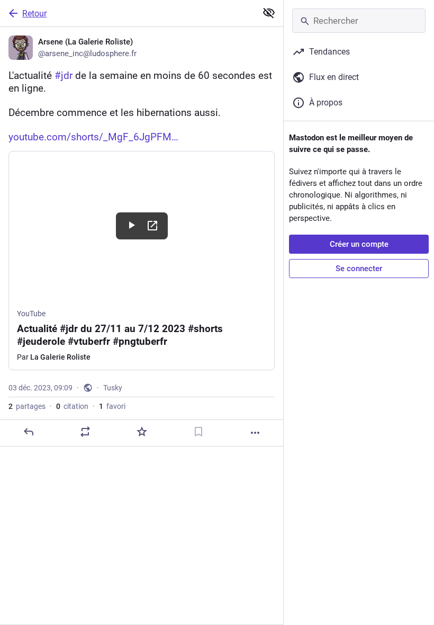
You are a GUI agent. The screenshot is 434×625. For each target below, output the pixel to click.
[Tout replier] (269, 12)
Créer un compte (359, 244)
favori (112, 406)
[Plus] (255, 432)
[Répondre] (28, 431)
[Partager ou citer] (85, 431)
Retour (34, 13)
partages (27, 406)
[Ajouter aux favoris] (141, 431)
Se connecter (359, 268)
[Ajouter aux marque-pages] (198, 431)
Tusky (112, 387)
